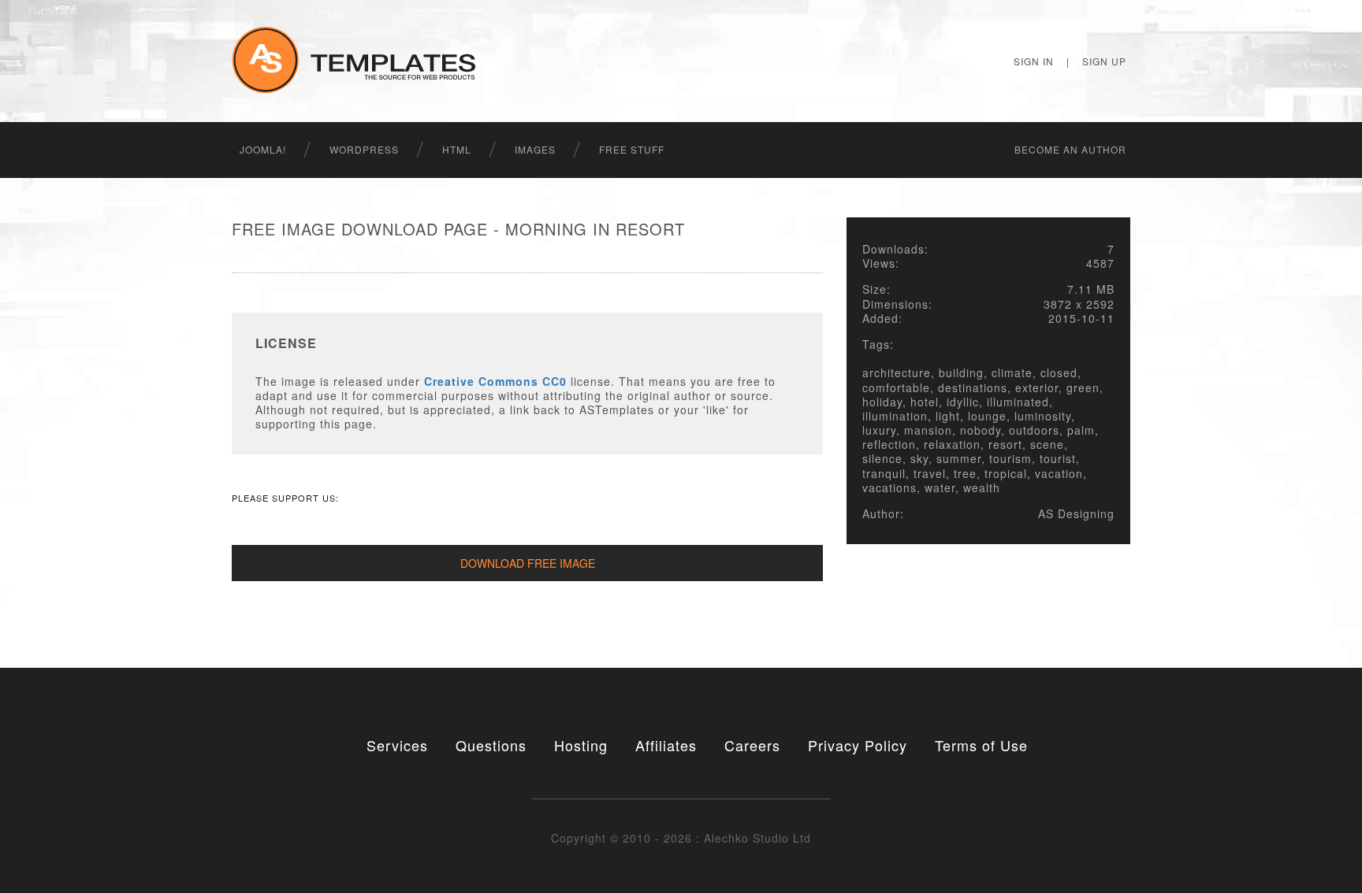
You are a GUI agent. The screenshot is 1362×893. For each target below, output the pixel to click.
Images (535, 149)
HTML (456, 149)
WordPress (364, 149)
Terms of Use (981, 745)
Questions (491, 745)
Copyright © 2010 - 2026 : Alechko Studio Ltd (681, 838)
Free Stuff (631, 149)
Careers (752, 745)
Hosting (581, 745)
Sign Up (1104, 61)
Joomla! (263, 149)
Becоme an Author (1070, 149)
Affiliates (666, 745)
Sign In (1034, 61)
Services (397, 745)
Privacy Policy (857, 745)
